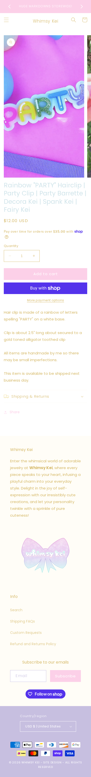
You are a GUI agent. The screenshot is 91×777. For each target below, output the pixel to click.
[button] (6, 19)
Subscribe (65, 676)
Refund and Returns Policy (33, 643)
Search (16, 609)
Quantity (11, 245)
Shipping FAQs (22, 621)
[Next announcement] (81, 6)
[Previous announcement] (9, 6)
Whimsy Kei (30, 762)
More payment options (45, 300)
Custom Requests (26, 632)
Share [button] (15, 412)
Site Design (52, 762)
